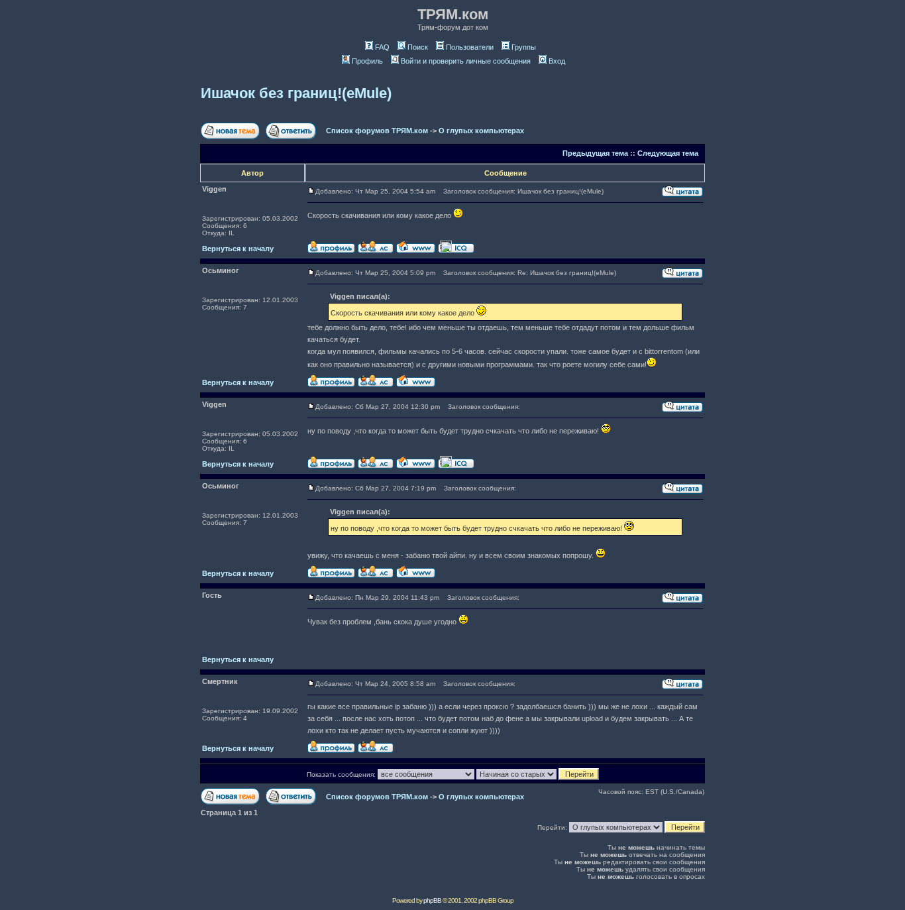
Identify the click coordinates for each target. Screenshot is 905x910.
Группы (523, 47)
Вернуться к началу (238, 249)
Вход (557, 61)
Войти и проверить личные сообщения (466, 61)
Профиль (367, 61)
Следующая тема (667, 153)
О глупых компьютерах (481, 131)
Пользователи (470, 47)
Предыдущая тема (595, 153)
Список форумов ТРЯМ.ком (377, 131)
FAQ (382, 47)
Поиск (417, 47)
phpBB (432, 900)
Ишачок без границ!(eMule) (296, 93)
